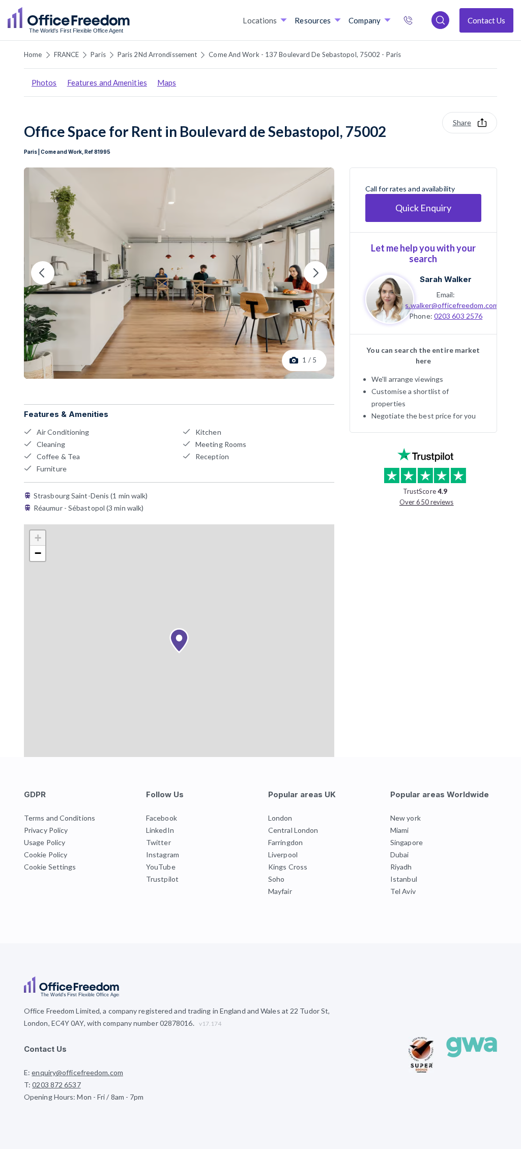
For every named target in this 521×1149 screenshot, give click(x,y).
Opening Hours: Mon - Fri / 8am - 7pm (84, 1096)
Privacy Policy (46, 830)
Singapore (406, 842)
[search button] (129, 20)
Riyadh (401, 866)
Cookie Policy (45, 854)
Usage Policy (44, 842)
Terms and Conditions (59, 818)
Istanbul (403, 879)
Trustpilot (162, 879)
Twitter (158, 842)
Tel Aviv (403, 891)
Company (365, 20)
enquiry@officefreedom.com (77, 1072)
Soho (276, 879)
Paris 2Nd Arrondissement (157, 54)
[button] (179, 641)
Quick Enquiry (423, 207)
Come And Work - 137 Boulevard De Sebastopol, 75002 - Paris (305, 54)
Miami (399, 830)
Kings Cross (287, 866)
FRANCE (66, 54)
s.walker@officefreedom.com (452, 305)
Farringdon (285, 842)
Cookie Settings (50, 866)
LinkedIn (160, 830)
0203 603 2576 (458, 316)
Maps (166, 82)
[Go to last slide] (42, 273)
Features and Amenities (107, 82)
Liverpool (283, 854)
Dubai (399, 854)
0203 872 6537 (418, 21)
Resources (313, 20)
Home (33, 54)
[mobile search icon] (440, 20)
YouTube (161, 866)
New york (405, 818)
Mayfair (280, 891)
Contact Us (486, 20)
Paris (98, 54)
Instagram (162, 854)
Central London (293, 830)
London (280, 818)
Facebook (161, 818)
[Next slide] (315, 273)
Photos (44, 82)
